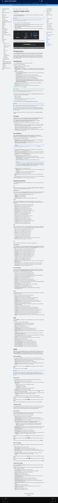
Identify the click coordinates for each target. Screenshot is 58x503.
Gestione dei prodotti (35, 3)
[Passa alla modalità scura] (40, 1)
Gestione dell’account (11, 3)
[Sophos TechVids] (54, 501)
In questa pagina (49, 8)
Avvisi (29, 25)
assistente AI (46, 3)
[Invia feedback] (55, 501)
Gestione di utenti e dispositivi (26, 3)
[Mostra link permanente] (44, 11)
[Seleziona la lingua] (42, 1)
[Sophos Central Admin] (2, 1)
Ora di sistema (35, 128)
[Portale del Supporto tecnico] (52, 501)
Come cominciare (4, 3)
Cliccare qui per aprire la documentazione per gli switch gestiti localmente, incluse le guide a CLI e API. (29, 5)
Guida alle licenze (18, 3)
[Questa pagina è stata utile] (28, 495)
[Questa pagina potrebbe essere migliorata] (30, 495)
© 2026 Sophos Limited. (5, 501)
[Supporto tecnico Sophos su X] (50, 501)
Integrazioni (41, 3)
